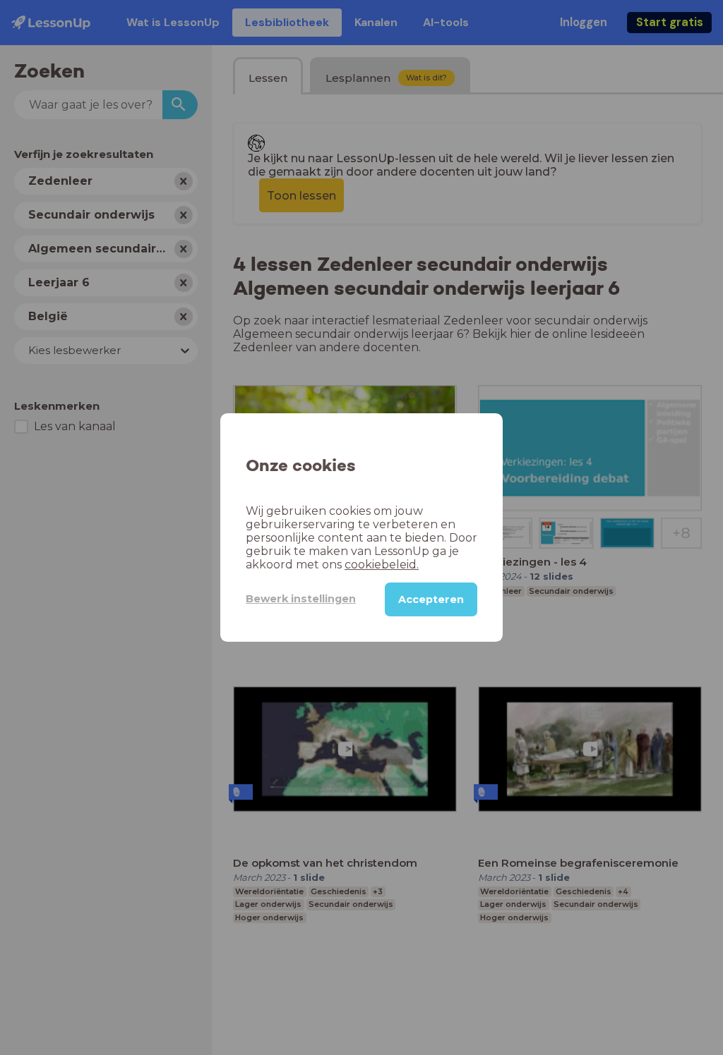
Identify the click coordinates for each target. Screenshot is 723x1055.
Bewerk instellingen (301, 598)
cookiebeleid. (382, 564)
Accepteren (431, 599)
